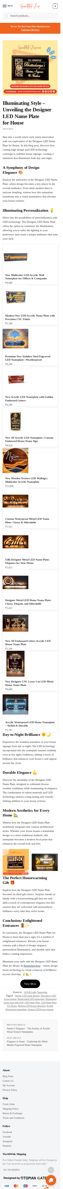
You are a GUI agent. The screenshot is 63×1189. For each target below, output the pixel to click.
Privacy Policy (10, 1090)
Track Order (9, 1104)
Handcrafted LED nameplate (31, 999)
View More (30, 983)
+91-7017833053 (11, 1170)
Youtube (7, 1136)
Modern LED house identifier (32, 1006)
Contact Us (8, 1081)
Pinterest (7, 1146)
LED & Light (30, 992)
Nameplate (42, 992)
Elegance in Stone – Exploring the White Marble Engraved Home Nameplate (27, 1043)
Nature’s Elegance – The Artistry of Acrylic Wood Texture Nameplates (28, 1030)
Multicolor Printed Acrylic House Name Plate (39, 1179)
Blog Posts (8, 1076)
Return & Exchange (12, 1113)
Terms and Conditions (13, 1118)
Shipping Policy (11, 1108)
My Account (9, 1085)
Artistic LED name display (27, 995)
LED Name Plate (32, 1002)
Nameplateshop (31, 965)
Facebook (7, 1132)
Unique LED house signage (41, 1009)
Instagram (7, 1141)
